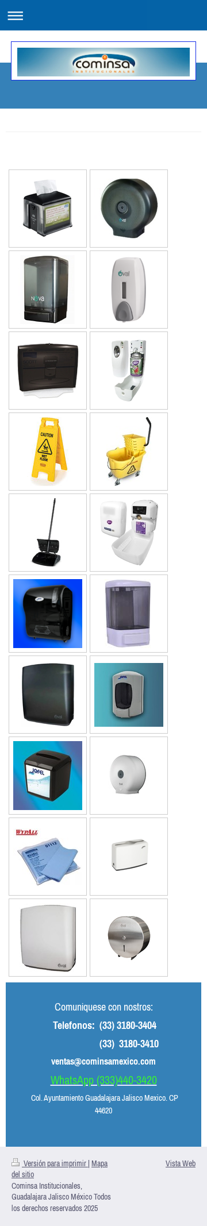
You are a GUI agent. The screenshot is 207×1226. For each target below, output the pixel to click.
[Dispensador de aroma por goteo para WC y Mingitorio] (128, 532)
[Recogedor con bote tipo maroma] (48, 532)
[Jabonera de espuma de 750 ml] (128, 289)
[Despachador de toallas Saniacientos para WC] (47, 370)
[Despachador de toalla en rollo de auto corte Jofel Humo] (47, 613)
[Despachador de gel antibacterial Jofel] (128, 695)
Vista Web (180, 1163)
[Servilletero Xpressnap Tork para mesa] (48, 208)
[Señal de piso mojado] (47, 451)
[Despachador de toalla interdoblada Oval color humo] (47, 694)
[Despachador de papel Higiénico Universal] (128, 208)
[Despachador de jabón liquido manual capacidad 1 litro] (129, 613)
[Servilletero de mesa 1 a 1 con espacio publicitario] (47, 775)
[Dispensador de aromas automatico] (128, 370)
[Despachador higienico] (128, 776)
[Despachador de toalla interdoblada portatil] (128, 856)
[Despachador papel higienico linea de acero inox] (129, 937)
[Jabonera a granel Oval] (47, 289)
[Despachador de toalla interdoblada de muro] (48, 937)
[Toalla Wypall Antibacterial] (47, 856)
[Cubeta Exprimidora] (128, 451)
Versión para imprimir (55, 1163)
